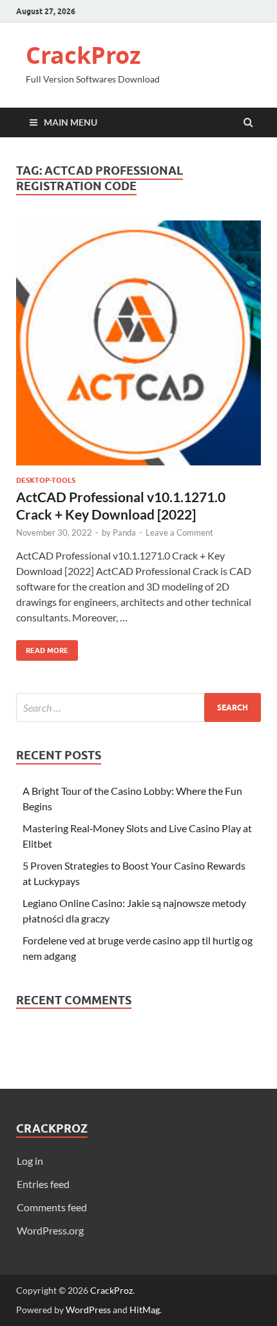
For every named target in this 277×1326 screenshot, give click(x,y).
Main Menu (70, 122)
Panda (124, 532)
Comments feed (52, 1207)
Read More (42, 647)
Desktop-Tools (45, 480)
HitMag (144, 1309)
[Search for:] (138, 707)
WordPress (88, 1309)
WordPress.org (50, 1230)
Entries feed (43, 1184)
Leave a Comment (179, 532)
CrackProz (83, 55)
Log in (30, 1161)
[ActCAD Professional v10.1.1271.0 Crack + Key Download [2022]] (138, 348)
